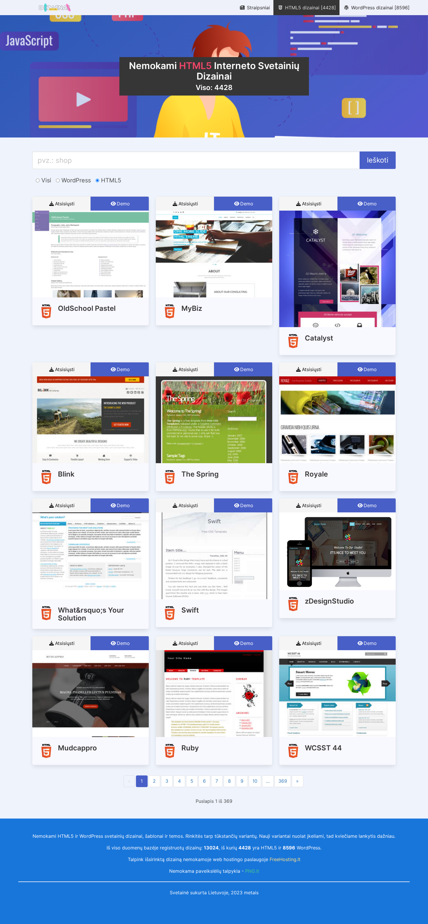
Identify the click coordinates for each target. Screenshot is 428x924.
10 (254, 781)
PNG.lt (252, 871)
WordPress (75, 180)
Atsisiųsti (65, 204)
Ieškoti (377, 160)
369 (282, 781)
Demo (123, 204)
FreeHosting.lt (285, 859)
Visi (45, 180)
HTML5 (110, 180)
